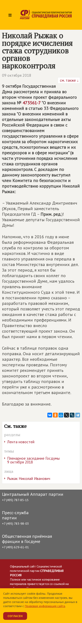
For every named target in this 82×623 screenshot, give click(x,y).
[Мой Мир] (61, 415)
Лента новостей (20, 441)
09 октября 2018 (16, 75)
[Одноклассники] (55, 415)
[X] (66, 415)
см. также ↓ (69, 80)
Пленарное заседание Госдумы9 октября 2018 (33, 460)
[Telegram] (77, 415)
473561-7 (32, 102)
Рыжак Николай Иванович (28, 478)
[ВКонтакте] (49, 415)
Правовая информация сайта (45, 606)
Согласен (15, 616)
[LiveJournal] (72, 415)
